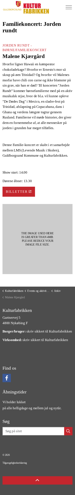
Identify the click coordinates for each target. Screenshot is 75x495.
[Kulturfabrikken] (26, 7)
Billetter (17, 191)
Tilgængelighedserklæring (14, 462)
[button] (37, 239)
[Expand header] (68, 7)
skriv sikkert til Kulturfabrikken (49, 331)
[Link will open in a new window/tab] (6, 378)
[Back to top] (37, 480)
